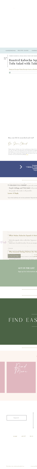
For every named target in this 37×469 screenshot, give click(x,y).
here (27, 154)
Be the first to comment (17, 185)
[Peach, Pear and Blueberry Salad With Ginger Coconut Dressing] (14, 243)
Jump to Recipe (14, 69)
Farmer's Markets (14, 55)
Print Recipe (24, 69)
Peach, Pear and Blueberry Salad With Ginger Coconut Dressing (15, 256)
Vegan (21, 55)
